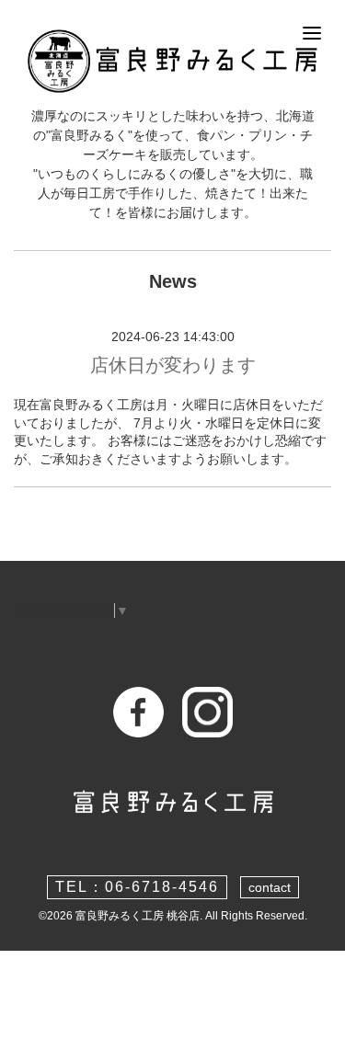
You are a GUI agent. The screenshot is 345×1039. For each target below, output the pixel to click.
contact (269, 887)
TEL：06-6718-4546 (137, 887)
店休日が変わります (173, 365)
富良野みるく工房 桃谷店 (137, 915)
